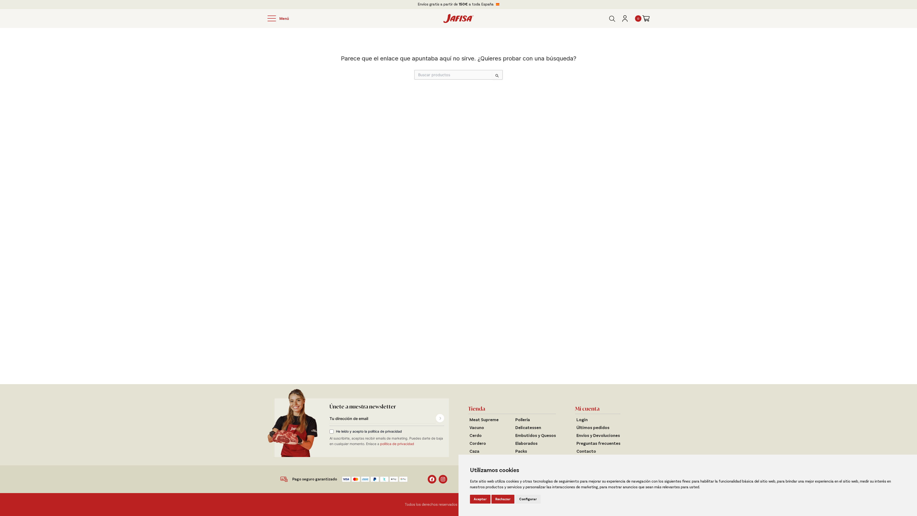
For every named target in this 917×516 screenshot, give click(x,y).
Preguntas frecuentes (598, 443)
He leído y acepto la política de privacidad (369, 431)
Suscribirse (440, 418)
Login (582, 420)
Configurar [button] (528, 499)
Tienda (476, 409)
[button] (612, 19)
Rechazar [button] (503, 499)
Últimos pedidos (592, 427)
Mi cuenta (587, 409)
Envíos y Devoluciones (598, 435)
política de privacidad (397, 444)
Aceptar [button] (480, 499)
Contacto (586, 451)
